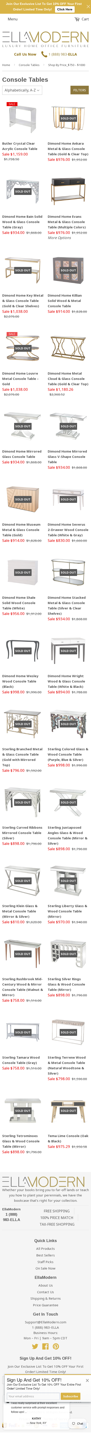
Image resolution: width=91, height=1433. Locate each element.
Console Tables (29, 65)
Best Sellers (45, 1255)
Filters (79, 90)
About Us (45, 1285)
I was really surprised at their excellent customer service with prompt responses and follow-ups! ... (37, 1408)
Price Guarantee (45, 1305)
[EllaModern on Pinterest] (56, 1348)
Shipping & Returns (45, 1298)
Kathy (36, 1418)
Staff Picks (45, 1262)
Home (6, 65)
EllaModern (11, 1209)
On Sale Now (45, 1268)
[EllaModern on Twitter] (35, 1348)
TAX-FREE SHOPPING (57, 1224)
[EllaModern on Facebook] (45, 1348)
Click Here (64, 9)
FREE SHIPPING (57, 1211)
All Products (45, 1248)
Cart (85, 19)
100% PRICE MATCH (56, 1217)
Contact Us (45, 1292)
